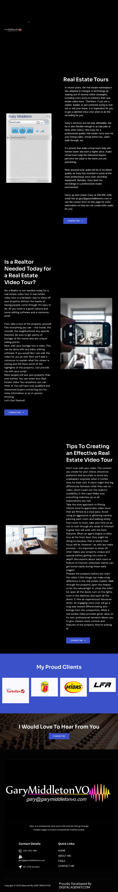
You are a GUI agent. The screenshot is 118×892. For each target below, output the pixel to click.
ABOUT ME (24, 14)
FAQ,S (24, 28)
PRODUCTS (20, 22)
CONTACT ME (24, 50)
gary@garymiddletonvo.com (32, 860)
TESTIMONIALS (24, 35)
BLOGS (24, 41)
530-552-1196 (30, 850)
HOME (24, 5)
